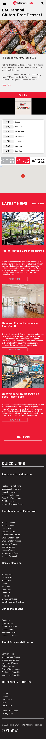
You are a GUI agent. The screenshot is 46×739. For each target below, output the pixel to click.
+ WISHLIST (23, 95)
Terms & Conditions (10, 711)
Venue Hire (6, 529)
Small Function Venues (11, 541)
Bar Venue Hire (8, 654)
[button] (23, 176)
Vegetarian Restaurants (11, 489)
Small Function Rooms (11, 538)
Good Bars (6, 590)
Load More (23, 437)
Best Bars (6, 593)
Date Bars (6, 584)
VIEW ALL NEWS (38, 203)
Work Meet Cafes (9, 632)
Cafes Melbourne (12, 608)
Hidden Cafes (7, 629)
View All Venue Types (10, 553)
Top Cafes (6, 620)
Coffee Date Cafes (9, 626)
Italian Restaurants (10, 492)
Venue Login (7, 706)
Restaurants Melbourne (17, 474)
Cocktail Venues (8, 547)
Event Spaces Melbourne (17, 642)
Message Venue (40, 160)
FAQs (4, 703)
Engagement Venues (10, 660)
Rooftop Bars (7, 574)
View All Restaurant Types (12, 504)
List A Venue (7, 700)
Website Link (10, 161)
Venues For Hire (8, 532)
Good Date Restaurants (11, 498)
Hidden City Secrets (16, 682)
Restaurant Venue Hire (11, 672)
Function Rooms (8, 526)
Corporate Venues (9, 544)
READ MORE (15, 279)
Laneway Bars (8, 578)
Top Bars (5, 596)
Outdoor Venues (8, 666)
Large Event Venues (10, 663)
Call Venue (26, 161)
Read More (6, 85)
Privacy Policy (7, 714)
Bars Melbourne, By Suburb (13, 602)
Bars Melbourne (12, 563)
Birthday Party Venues (11, 535)
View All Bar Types (9, 599)
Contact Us (6, 697)
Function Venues (9, 523)
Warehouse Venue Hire (11, 675)
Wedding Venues (8, 550)
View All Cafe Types (10, 636)
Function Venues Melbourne (19, 511)
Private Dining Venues (11, 669)
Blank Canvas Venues (11, 657)
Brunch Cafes (7, 623)
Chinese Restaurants (10, 495)
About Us (5, 694)
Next (42, 36)
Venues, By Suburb (9, 556)
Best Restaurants (9, 501)
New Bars (6, 587)
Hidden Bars (7, 581)
